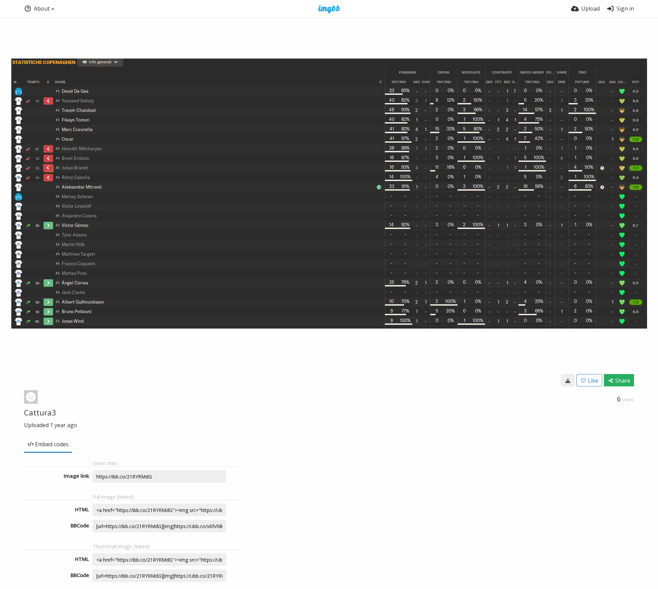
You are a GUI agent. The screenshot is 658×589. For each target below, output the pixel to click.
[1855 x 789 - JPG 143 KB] (568, 380)
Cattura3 (40, 412)
